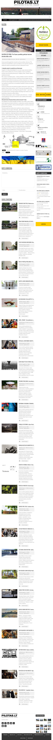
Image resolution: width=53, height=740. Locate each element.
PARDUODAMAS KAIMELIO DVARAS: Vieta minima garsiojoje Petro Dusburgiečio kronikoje (43, 184)
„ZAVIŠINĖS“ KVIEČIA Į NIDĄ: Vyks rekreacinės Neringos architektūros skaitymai (43, 65)
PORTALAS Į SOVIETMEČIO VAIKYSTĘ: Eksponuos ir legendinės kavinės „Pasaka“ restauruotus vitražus (26, 341)
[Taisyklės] (5, 726)
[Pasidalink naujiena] (8, 723)
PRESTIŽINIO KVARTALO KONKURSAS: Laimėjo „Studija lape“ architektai (43, 190)
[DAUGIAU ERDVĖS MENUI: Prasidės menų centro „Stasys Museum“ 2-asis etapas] (45, 720)
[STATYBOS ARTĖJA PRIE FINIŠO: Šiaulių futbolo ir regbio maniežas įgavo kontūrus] (49, 726)
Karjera (47, 734)
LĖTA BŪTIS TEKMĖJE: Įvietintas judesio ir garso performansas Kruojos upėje (43, 85)
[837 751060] (14, 723)
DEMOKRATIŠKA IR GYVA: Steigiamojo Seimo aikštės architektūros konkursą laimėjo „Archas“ (43, 176)
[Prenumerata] (3, 723)
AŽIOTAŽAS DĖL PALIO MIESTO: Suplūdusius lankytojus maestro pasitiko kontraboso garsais (26, 670)
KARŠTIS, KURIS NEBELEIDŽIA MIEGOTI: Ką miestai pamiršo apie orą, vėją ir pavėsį (26, 281)
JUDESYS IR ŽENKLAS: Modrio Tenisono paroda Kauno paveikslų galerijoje (26, 465)
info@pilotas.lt (40, 129)
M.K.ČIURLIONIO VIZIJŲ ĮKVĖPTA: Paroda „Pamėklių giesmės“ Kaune (26, 299)
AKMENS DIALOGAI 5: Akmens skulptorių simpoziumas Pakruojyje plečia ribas (23, 19)
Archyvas (22, 738)
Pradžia (5, 734)
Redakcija (12, 734)
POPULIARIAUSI (44, 53)
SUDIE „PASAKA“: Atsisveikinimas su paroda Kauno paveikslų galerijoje (26, 320)
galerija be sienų (9, 150)
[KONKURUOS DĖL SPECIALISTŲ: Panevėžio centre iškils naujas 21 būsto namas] (37, 729)
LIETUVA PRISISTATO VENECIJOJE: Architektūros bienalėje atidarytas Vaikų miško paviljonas (26, 529)
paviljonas (18, 150)
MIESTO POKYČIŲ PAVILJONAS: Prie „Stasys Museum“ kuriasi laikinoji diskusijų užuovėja (26, 262)
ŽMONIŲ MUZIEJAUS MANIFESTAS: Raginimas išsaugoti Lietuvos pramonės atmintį (26, 445)
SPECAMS (43, 55)
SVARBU (42, 112)
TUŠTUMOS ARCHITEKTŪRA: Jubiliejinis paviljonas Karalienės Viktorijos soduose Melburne (26, 550)
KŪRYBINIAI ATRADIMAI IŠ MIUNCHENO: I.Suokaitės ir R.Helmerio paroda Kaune (26, 403)
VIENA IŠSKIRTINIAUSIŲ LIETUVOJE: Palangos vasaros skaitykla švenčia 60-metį (26, 221)
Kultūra (4, 24)
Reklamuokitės (28, 734)
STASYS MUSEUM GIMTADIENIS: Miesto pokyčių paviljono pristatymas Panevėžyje (26, 242)
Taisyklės (30, 738)
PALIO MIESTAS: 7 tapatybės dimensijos (26, 690)
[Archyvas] (3, 726)
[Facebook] (5, 723)
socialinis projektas (24, 150)
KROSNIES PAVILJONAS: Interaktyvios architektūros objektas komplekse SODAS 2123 (26, 381)
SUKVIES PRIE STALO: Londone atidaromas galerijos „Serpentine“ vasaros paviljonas (26, 506)
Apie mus (19, 734)
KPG (14, 150)
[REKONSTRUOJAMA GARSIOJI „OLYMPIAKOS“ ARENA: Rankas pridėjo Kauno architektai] (37, 720)
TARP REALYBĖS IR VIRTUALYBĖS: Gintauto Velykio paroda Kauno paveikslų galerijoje (26, 630)
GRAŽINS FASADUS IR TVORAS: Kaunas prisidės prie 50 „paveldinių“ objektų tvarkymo (43, 213)
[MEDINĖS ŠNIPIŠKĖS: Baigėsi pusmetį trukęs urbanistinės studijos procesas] (37, 732)
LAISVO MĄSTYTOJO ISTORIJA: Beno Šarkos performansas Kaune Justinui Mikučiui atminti (26, 362)
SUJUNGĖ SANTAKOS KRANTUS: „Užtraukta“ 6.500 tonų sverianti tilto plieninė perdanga (43, 72)
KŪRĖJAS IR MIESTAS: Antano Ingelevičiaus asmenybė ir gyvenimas (26, 485)
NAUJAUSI (43, 50)
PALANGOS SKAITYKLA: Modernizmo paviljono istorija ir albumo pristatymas (26, 203)
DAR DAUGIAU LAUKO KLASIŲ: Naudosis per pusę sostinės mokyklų (26, 570)
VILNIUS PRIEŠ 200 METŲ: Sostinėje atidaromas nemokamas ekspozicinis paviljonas (26, 590)
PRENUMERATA (41, 106)
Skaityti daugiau (25, 217)
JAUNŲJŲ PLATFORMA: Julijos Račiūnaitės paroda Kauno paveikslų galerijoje (26, 424)
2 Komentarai (30, 673)
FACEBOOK (40, 119)
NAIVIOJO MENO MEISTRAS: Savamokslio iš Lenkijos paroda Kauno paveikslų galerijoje (26, 609)
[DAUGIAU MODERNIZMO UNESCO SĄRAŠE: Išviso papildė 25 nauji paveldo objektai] (41, 729)
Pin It (3, 152)
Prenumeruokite (38, 734)
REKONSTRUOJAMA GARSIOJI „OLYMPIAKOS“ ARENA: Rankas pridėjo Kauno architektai (43, 58)
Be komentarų (12, 59)
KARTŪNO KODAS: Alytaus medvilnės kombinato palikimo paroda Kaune (26, 650)
